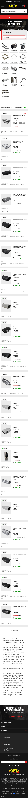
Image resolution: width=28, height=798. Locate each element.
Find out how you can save (14, 716)
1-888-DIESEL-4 (7, 744)
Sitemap (2, 796)
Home (3, 29)
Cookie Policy (17, 791)
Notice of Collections (7, 793)
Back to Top (24, 796)
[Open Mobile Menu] (2, 5)
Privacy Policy (24, 791)
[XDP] (13, 6)
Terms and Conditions (5, 791)
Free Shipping (9, 1)
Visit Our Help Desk (8, 739)
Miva (13, 791)
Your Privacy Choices (20, 793)
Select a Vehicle (15, 17)
